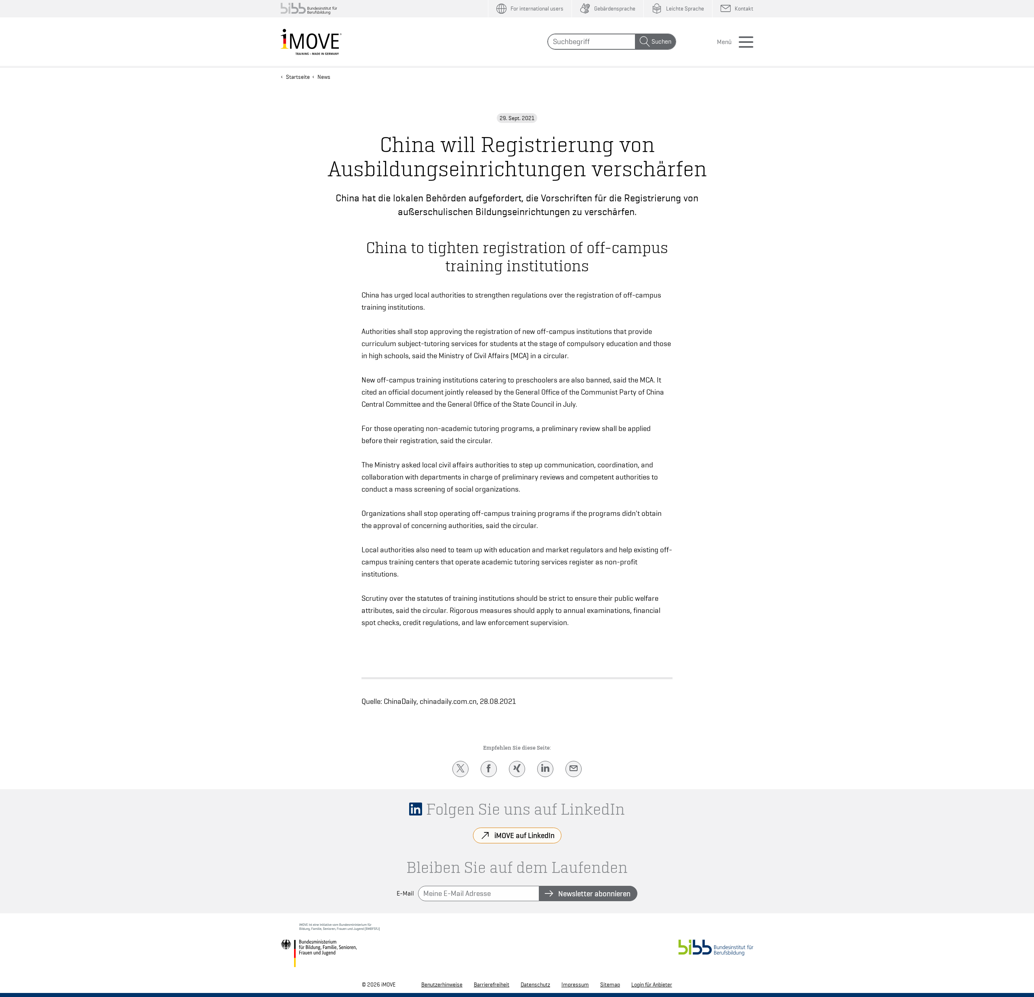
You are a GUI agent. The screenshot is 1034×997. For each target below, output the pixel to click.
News (323, 77)
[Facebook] (489, 769)
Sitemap (610, 984)
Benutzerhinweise (441, 984)
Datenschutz (535, 984)
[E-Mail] (573, 769)
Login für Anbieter (651, 984)
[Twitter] (460, 769)
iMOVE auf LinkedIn (524, 835)
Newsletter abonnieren (594, 893)
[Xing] (517, 769)
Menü (724, 42)
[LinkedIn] (545, 769)
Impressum (575, 984)
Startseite (298, 77)
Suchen (661, 41)
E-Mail (405, 893)
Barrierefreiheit (491, 984)
